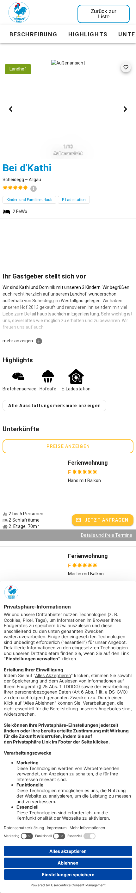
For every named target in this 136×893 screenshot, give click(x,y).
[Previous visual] (10, 109)
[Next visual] (125, 109)
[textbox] (68, 310)
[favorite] (126, 67)
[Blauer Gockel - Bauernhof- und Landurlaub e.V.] (19, 13)
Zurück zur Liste (103, 14)
